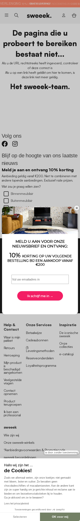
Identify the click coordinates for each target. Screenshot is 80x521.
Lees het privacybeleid (16, 503)
